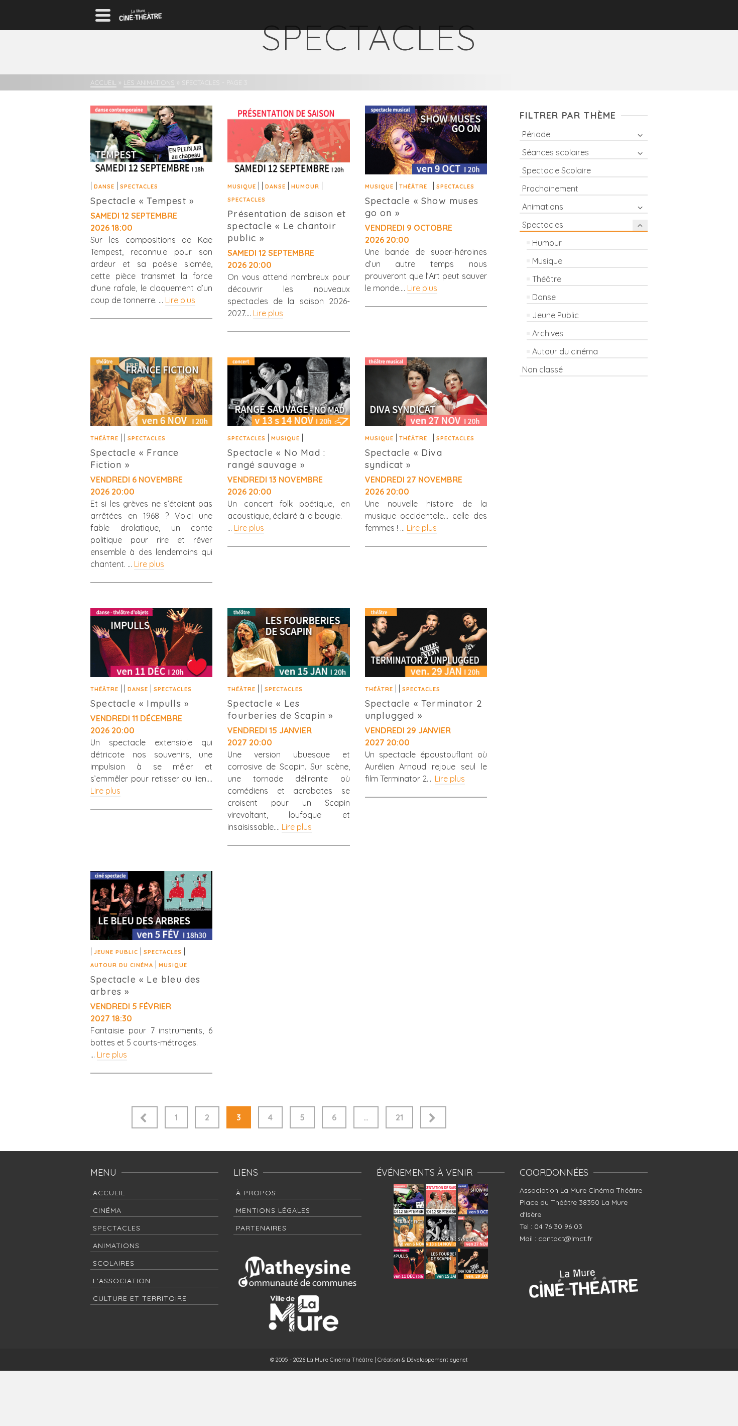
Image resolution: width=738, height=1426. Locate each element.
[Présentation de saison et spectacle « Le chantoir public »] (288, 140)
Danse (104, 186)
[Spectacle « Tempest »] (151, 140)
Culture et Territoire (140, 1298)
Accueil (109, 1192)
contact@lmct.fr (565, 1238)
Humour (305, 186)
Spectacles (139, 186)
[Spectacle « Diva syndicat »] (426, 391)
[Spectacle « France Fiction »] (151, 391)
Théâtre (413, 186)
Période (536, 134)
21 (399, 1117)
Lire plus (180, 300)
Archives (547, 333)
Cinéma (107, 1210)
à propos (256, 1192)
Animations (542, 207)
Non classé (542, 369)
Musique (241, 186)
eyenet (459, 1359)
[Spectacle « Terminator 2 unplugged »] (426, 642)
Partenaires (261, 1227)
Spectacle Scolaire (556, 170)
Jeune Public (116, 952)
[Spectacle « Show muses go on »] (426, 140)
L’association (122, 1280)
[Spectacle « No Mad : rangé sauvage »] (288, 391)
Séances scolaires (555, 152)
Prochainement (550, 188)
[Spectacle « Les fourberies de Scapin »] (288, 642)
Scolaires (114, 1263)
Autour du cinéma (121, 965)
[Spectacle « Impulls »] (151, 642)
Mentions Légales (273, 1210)
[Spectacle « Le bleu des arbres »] (151, 905)
